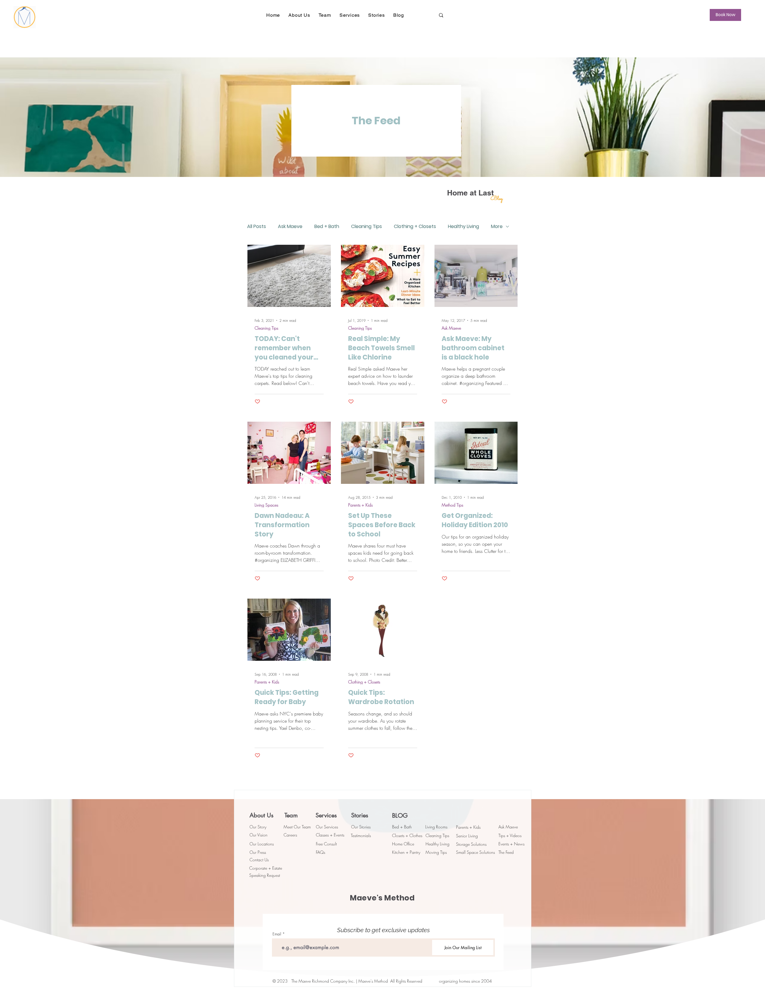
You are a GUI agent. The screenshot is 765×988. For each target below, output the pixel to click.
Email (277, 934)
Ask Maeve (290, 227)
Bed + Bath (326, 227)
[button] (299, 15)
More (497, 227)
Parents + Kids (360, 504)
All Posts (256, 227)
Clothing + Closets (415, 227)
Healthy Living (463, 227)
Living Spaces (266, 504)
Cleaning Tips (366, 227)
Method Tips (452, 504)
